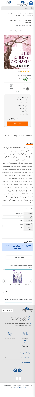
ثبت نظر (6, 135)
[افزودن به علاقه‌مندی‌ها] (21, 31)
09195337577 (12, 318)
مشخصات (21, 135)
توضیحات (28, 135)
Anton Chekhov (22, 75)
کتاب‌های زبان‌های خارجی (25, 13)
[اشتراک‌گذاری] (16, 31)
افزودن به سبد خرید (17, 123)
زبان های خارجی (15, 13)
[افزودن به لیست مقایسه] (11, 31)
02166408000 (15, 320)
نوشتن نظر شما (19, 257)
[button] (19, 91)
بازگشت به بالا (8, 310)
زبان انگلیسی (8, 13)
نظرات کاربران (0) (15, 136)
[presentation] (27, 88)
